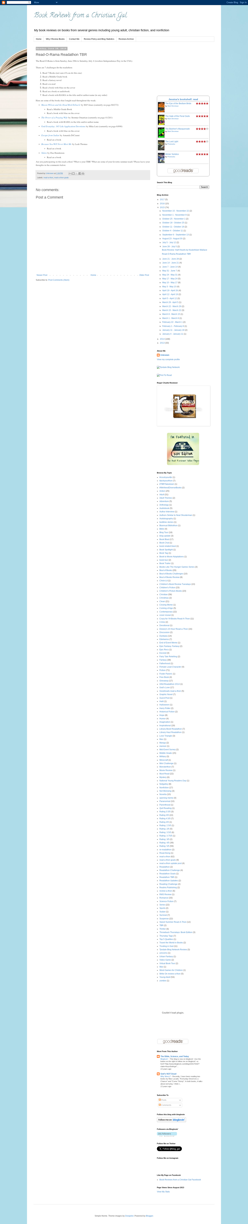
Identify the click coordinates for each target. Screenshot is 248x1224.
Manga (162, 743)
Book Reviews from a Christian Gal (80, 15)
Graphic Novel (166, 694)
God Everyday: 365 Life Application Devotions (63, 126)
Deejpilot (129, 1216)
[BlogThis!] (73, 173)
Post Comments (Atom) (58, 280)
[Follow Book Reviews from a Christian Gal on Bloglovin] (171, 1121)
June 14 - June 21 (170, 263)
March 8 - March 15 (171, 314)
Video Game (165, 960)
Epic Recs (164, 649)
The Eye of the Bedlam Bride (178, 103)
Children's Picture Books (170, 591)
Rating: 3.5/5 (165, 832)
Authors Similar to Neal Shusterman (175, 515)
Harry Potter (164, 708)
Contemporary (166, 612)
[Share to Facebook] (79, 173)
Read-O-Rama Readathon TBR (176, 254)
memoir (162, 746)
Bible (161, 529)
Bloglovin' (164, 1059)
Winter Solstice (172, 154)
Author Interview (166, 511)
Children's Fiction (167, 587)
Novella (163, 794)
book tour (163, 560)
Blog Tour (163, 532)
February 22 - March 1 (172, 322)
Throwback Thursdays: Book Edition (175, 932)
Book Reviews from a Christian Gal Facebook (180, 1180)
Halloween (164, 705)
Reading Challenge (168, 884)
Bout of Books (165, 570)
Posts (163, 1100)
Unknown (164, 355)
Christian (163, 594)
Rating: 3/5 (164, 839)
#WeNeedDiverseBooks (170, 487)
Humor (162, 718)
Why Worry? (165, 1076)
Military (162, 756)
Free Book (164, 677)
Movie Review (165, 770)
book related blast (167, 546)
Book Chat (164, 543)
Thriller (162, 929)
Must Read (164, 774)
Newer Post (42, 275)
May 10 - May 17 (170, 282)
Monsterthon (165, 767)
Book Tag (163, 553)
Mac (161, 739)
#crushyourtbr (165, 477)
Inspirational (165, 725)
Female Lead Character (170, 667)
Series (162, 905)
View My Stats (163, 1192)
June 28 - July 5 (169, 246)
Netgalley (163, 784)
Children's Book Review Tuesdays (175, 584)
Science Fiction (166, 901)
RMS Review (165, 894)
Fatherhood (164, 663)
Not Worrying (165, 791)
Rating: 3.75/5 (165, 836)
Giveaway (164, 681)
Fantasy (163, 660)
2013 (162, 343)
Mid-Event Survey (167, 749)
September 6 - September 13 (175, 235)
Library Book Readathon (170, 729)
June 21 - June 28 (170, 259)
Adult (161, 494)
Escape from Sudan (50, 135)
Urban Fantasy (166, 956)
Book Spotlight (166, 550)
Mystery (163, 777)
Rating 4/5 (164, 822)
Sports (162, 908)
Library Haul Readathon (170, 732)
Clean (162, 601)
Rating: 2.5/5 (165, 825)
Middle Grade (165, 753)
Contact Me (74, 39)
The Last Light (171, 141)
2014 (162, 339)
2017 (162, 199)
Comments (166, 1105)
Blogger (149, 1216)
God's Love (164, 687)
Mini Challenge (166, 763)
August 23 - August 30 (172, 238)
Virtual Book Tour (167, 963)
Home (39, 39)
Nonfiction (164, 787)
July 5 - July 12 (169, 242)
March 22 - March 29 (172, 306)
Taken (44, 152)
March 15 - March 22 (172, 310)
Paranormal (164, 801)
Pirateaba (171, 144)
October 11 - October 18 (173, 227)
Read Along (164, 853)
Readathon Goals (167, 873)
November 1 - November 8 (174, 215)
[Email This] (70, 173)
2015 (162, 207)
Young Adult (164, 977)
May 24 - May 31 (170, 275)
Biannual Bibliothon (168, 525)
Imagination (164, 722)
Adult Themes (165, 498)
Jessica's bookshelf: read (183, 99)
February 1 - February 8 (173, 326)
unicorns (163, 953)
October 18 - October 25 (173, 223)
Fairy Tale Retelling (168, 656)
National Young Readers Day (172, 780)
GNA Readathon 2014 (169, 684)
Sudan (162, 912)
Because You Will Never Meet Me (56, 144)
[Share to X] (76, 173)
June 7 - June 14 (170, 267)
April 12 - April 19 (170, 294)
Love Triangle (165, 736)
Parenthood (164, 805)
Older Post (144, 275)
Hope (161, 715)
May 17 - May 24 (170, 278)
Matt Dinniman (173, 106)
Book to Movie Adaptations (171, 556)
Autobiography (166, 518)
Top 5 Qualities (166, 939)
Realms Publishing (168, 887)
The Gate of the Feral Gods (177, 116)
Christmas (164, 598)
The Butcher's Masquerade (177, 129)
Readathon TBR (166, 877)
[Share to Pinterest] (83, 173)
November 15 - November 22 (175, 211)
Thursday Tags (166, 936)
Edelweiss (164, 639)
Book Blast (164, 539)
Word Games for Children (171, 970)
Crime (162, 622)
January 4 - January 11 (173, 334)
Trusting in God (166, 946)
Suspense (164, 918)
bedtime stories (166, 522)
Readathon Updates (168, 880)
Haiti (161, 701)
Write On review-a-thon (170, 974)
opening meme (166, 798)
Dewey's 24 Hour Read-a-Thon (173, 629)
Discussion (164, 632)
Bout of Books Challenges (171, 574)
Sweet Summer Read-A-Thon (172, 922)
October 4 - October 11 (172, 230)
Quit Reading (165, 808)
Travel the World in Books (171, 942)
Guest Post (164, 698)
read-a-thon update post (170, 863)
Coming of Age (166, 608)
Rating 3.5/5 (165, 811)
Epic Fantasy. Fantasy (169, 646)
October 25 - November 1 (174, 219)
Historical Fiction (167, 711)
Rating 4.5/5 (165, 818)
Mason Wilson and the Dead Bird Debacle (60, 104)
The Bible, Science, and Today (174, 1056)
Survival (163, 915)
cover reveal (165, 615)
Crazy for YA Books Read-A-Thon (174, 618)
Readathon (164, 867)
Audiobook (164, 508)
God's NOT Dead (168, 1074)
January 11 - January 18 (173, 330)
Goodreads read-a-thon (170, 691)
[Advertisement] (182, 69)
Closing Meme (166, 605)
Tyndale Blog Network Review (173, 949)
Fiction (162, 670)
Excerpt (162, 653)
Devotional (164, 625)
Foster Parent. (165, 674)
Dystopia (163, 636)
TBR (161, 925)
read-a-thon (48, 178)
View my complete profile (168, 359)
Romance (163, 898)
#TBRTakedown (166, 484)
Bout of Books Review (169, 577)
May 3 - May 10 (169, 286)
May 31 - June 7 (169, 271)
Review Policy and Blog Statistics (99, 39)
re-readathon (165, 849)
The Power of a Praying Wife (54, 117)
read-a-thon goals (61, 178)
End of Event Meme (168, 643)
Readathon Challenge (169, 870)
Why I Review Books (55, 39)
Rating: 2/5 (164, 829)
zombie (162, 981)
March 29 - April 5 (170, 302)
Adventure (164, 501)
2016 (162, 203)
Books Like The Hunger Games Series (177, 567)
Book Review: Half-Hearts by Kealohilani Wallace (184, 250)
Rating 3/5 (164, 815)
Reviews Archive (126, 39)
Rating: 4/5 (164, 843)
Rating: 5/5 (164, 846)
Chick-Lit (163, 580)
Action (162, 491)
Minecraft (163, 760)
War (161, 967)
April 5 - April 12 (169, 298)
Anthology (164, 505)
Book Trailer (165, 563)
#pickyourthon (165, 481)
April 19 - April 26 (170, 290)
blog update (164, 536)
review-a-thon (165, 891)
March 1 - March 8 (170, 318)
